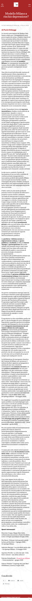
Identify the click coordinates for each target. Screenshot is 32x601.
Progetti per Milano (23, 558)
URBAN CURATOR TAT (13, 597)
